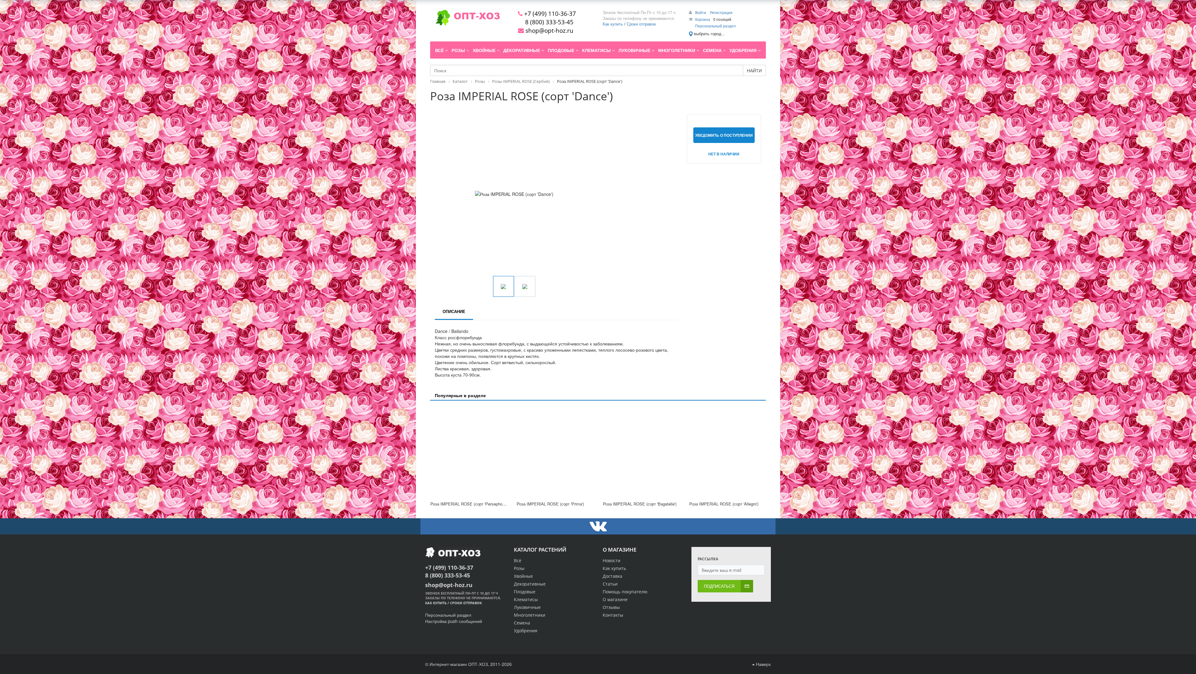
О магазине (615, 599)
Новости (611, 560)
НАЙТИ (754, 70)
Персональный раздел (715, 25)
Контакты (613, 615)
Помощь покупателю (625, 592)
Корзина (702, 19)
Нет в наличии (723, 154)
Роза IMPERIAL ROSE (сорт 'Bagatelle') (639, 504)
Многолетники (529, 615)
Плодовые (524, 592)
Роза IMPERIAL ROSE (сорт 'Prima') (550, 504)
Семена (522, 623)
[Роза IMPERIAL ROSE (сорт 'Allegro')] (727, 451)
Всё (517, 560)
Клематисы (526, 599)
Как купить (613, 24)
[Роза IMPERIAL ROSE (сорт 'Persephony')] (468, 451)
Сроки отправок (641, 24)
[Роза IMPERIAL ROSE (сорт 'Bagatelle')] (641, 451)
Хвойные (523, 576)
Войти (701, 12)
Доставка (612, 576)
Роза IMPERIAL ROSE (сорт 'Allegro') (723, 504)
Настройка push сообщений (453, 621)
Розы (519, 568)
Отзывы (611, 607)
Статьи (610, 584)
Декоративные (530, 584)
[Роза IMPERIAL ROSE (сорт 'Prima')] (555, 451)
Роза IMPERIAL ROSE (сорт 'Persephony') (469, 504)
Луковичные (527, 607)
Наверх (763, 664)
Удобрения (525, 631)
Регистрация (721, 12)
